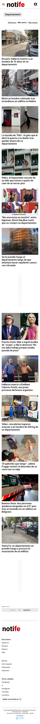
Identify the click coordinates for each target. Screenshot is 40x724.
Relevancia (12, 23)
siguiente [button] (26, 610)
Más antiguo (33, 23)
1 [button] (19, 610)
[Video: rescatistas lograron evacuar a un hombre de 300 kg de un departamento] (20, 408)
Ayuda (31, 713)
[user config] (35, 4)
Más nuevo (22, 23)
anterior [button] (12, 610)
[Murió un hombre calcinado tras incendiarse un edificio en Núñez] (20, 82)
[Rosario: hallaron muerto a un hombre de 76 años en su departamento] (20, 43)
